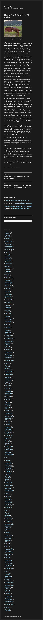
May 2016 (7, 422)
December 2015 (8, 430)
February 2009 (8, 548)
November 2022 (9, 300)
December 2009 (8, 537)
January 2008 (8, 562)
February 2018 (8, 390)
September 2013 (9, 471)
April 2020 (7, 349)
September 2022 (9, 304)
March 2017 (8, 407)
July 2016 (7, 419)
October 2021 (8, 321)
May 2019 (7, 366)
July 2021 (7, 326)
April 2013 (7, 479)
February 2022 (8, 315)
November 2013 (8, 468)
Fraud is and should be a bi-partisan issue (19, 200)
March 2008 (8, 559)
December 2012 (8, 485)
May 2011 (7, 513)
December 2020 (8, 336)
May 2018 (7, 385)
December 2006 (8, 580)
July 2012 (7, 493)
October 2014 (8, 452)
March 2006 (8, 595)
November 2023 (8, 283)
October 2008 (8, 551)
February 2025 (8, 260)
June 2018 (7, 383)
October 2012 (8, 488)
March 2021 (8, 332)
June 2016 (7, 421)
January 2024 (8, 280)
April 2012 (7, 498)
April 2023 (7, 293)
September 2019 (9, 360)
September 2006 (9, 585)
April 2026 (7, 238)
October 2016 (8, 415)
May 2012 (7, 496)
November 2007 (8, 565)
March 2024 (8, 277)
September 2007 (9, 568)
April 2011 (7, 515)
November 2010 (8, 521)
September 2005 (9, 604)
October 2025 (8, 247)
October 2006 (8, 584)
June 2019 (7, 365)
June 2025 (7, 254)
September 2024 (9, 268)
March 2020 (8, 351)
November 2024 (9, 265)
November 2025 (9, 246)
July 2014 (7, 457)
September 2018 (9, 379)
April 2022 (7, 311)
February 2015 (8, 446)
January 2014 (8, 465)
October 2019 (8, 358)
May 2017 (7, 404)
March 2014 (8, 462)
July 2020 (7, 344)
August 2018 (8, 380)
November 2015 (8, 432)
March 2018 (8, 388)
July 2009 (7, 541)
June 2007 (7, 571)
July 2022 (7, 307)
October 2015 (8, 433)
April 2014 (7, 460)
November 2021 (8, 319)
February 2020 (8, 352)
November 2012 (8, 487)
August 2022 (8, 305)
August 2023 (8, 288)
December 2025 (8, 244)
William (7, 200)
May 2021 (7, 329)
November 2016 (8, 413)
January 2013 (8, 483)
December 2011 (8, 502)
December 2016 (8, 412)
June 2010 (7, 529)
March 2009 (8, 546)
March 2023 (8, 294)
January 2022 (8, 316)
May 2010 (7, 530)
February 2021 (8, 333)
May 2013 (7, 477)
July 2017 (7, 401)
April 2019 (7, 368)
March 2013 (8, 480)
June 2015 (7, 440)
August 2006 (8, 587)
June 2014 (7, 458)
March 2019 (8, 369)
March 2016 (8, 426)
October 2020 (8, 340)
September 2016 (9, 416)
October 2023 (8, 285)
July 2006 (7, 588)
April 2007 (7, 574)
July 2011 (7, 510)
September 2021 (9, 322)
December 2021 (8, 318)
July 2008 (7, 555)
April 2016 (7, 424)
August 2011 (8, 509)
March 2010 (8, 534)
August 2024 (8, 269)
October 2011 (8, 505)
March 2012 (8, 499)
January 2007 (8, 579)
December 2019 (8, 355)
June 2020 (7, 346)
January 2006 (8, 598)
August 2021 (8, 324)
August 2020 (8, 343)
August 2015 (8, 437)
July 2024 (7, 271)
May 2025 (7, 255)
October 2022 (8, 302)
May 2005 (7, 610)
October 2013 (8, 469)
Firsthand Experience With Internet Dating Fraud (21, 206)
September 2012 (9, 490)
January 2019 (8, 372)
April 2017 (7, 405)
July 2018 (7, 382)
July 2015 (7, 438)
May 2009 (7, 544)
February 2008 (8, 560)
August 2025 (8, 250)
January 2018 (8, 391)
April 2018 (7, 387)
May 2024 (7, 274)
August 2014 (8, 455)
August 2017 (8, 399)
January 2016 (8, 429)
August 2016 (8, 418)
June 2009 (7, 543)
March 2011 (7, 516)
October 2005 (8, 602)
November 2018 (8, 376)
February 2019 (8, 371)
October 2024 (8, 266)
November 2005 (9, 601)
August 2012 (8, 491)
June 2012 (7, 494)
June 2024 (7, 272)
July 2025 (7, 252)
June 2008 (7, 557)
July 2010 (7, 527)
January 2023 (8, 297)
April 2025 (7, 257)
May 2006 (7, 591)
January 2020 (8, 354)
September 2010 (9, 524)
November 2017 (8, 394)
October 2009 (8, 538)
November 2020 (9, 338)
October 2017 (8, 396)
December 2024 (8, 263)
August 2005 (8, 605)
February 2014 (8, 463)
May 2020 (7, 347)
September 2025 (9, 249)
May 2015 (7, 441)
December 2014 (8, 449)
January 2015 (8, 448)
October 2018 (8, 377)
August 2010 (8, 526)
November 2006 (9, 582)
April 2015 (7, 443)
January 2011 (8, 519)
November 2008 (9, 549)
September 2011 (8, 507)
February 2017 (8, 408)
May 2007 (7, 573)
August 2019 (8, 361)
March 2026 (8, 239)
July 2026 (7, 233)
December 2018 (8, 374)
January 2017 (8, 410)
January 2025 (8, 261)
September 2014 (9, 454)
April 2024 (7, 275)
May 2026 (7, 236)
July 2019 (7, 363)
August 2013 (8, 473)
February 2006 (8, 596)
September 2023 (9, 286)
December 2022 (8, 299)
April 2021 (7, 330)
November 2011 (8, 504)
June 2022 (7, 308)
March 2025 (8, 258)
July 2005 (7, 607)
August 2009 (8, 540)
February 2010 (8, 535)
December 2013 (8, 466)
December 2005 (8, 599)
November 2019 (8, 357)
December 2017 (8, 393)
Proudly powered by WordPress (15, 616)
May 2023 (7, 291)
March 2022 (8, 313)
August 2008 (8, 554)
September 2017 (9, 397)
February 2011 (8, 518)
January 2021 (8, 335)
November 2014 (8, 451)
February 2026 (8, 241)
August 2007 (8, 570)
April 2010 (7, 532)
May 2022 (7, 310)
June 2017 (7, 402)
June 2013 (7, 476)
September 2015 (9, 435)
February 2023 (8, 296)
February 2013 (8, 482)
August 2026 (8, 232)
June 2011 (7, 512)
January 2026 (8, 243)
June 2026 (7, 235)
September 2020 (9, 341)
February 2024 (8, 279)
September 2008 (9, 552)
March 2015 (8, 444)
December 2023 (8, 282)
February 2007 (8, 577)
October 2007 (8, 566)
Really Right (9, 7)
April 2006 (7, 593)
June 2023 (7, 290)
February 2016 (8, 427)
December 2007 (8, 563)
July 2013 (7, 474)
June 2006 (7, 590)
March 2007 (8, 576)
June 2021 (7, 327)
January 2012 (8, 501)
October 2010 (8, 523)
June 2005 (7, 609)
